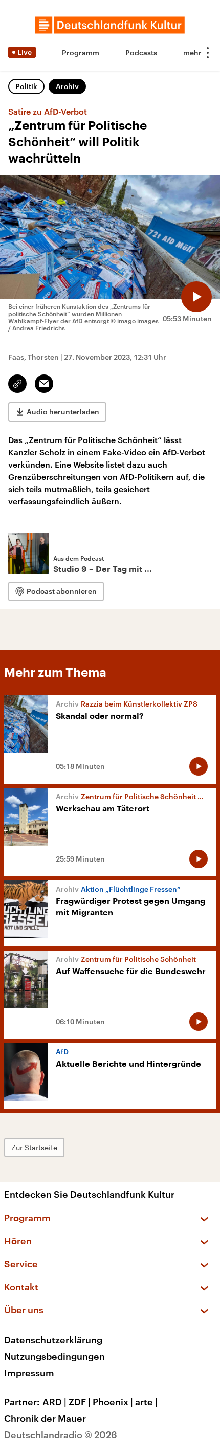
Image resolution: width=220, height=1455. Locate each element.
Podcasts (141, 52)
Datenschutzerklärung (53, 1340)
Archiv (67, 86)
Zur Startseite (34, 1147)
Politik (26, 86)
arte (146, 1401)
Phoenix (113, 1401)
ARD (54, 1401)
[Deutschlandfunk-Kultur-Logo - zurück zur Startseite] (110, 25)
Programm (80, 52)
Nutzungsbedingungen (54, 1356)
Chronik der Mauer (45, 1418)
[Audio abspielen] (196, 296)
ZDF (80, 1401)
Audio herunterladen (63, 411)
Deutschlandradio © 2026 (60, 1434)
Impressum (29, 1372)
